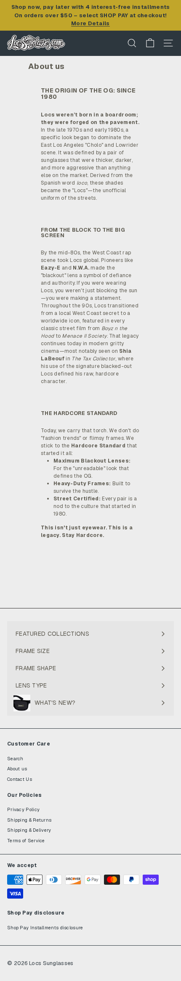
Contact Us (19, 779)
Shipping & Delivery (29, 830)
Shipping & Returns (29, 820)
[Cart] (150, 43)
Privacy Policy (23, 809)
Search (15, 759)
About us (17, 769)
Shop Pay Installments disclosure (45, 928)
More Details (90, 23)
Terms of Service (26, 841)
